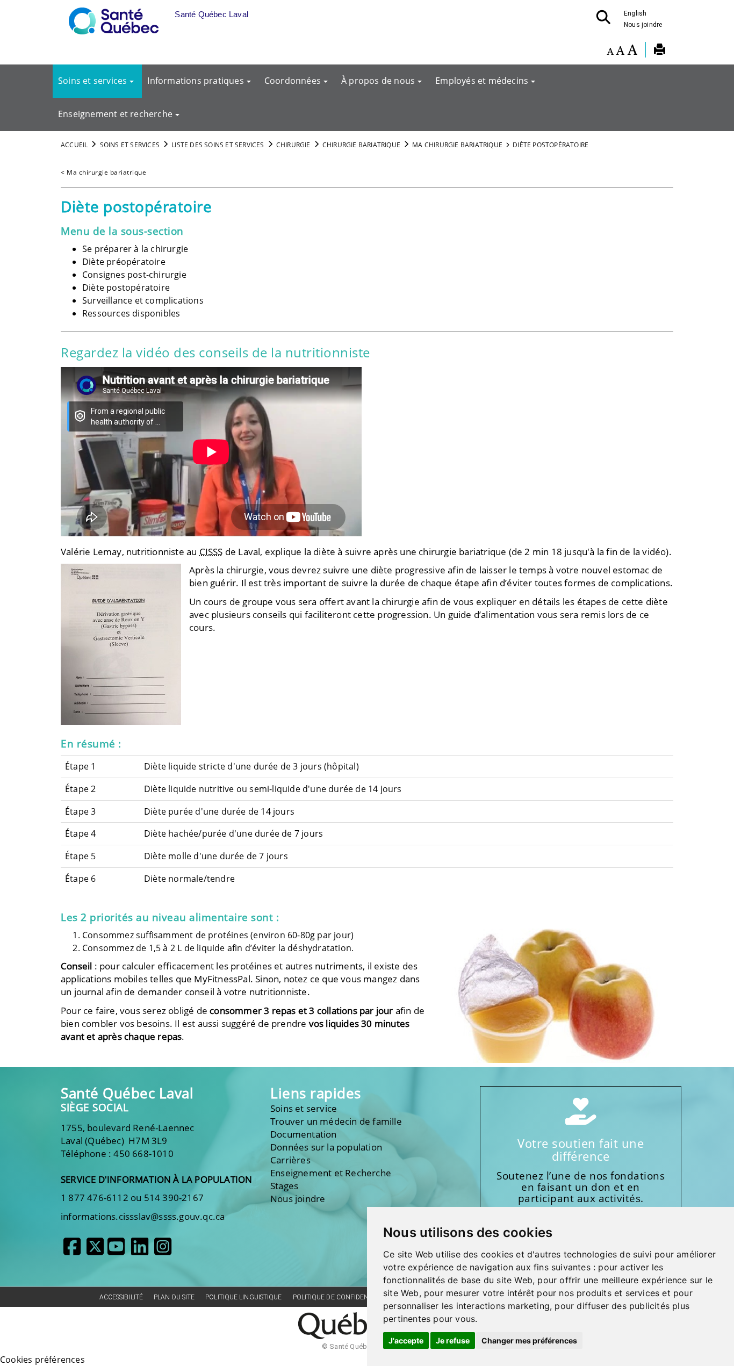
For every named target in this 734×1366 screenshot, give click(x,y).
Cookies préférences (42, 1359)
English (635, 13)
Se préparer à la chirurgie (135, 249)
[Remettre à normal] (620, 51)
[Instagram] (162, 1250)
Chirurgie (293, 144)
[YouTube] (116, 1250)
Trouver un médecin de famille (336, 1121)
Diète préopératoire (123, 262)
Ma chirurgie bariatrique (457, 144)
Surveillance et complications (143, 300)
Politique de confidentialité (342, 1297)
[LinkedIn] (139, 1250)
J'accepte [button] (405, 1340)
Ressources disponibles (131, 313)
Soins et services (92, 81)
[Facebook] (72, 1250)
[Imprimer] (659, 51)
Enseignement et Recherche (330, 1173)
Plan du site (174, 1297)
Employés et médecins (481, 81)
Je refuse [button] (453, 1340)
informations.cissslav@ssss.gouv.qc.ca (143, 1216)
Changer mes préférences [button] (529, 1340)
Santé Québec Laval (127, 1093)
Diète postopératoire (126, 287)
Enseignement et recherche (115, 114)
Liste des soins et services (217, 144)
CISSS (211, 551)
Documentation (303, 1134)
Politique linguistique (243, 1297)
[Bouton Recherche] (606, 20)
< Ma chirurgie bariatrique (103, 172)
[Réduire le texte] (610, 51)
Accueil (74, 144)
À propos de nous (378, 81)
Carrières (290, 1160)
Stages (284, 1186)
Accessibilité (121, 1297)
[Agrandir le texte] (632, 51)
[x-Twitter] (95, 1250)
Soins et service (303, 1108)
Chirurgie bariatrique (361, 144)
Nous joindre (643, 24)
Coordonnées (292, 81)
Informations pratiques (195, 81)
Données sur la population (326, 1147)
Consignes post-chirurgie (134, 275)
